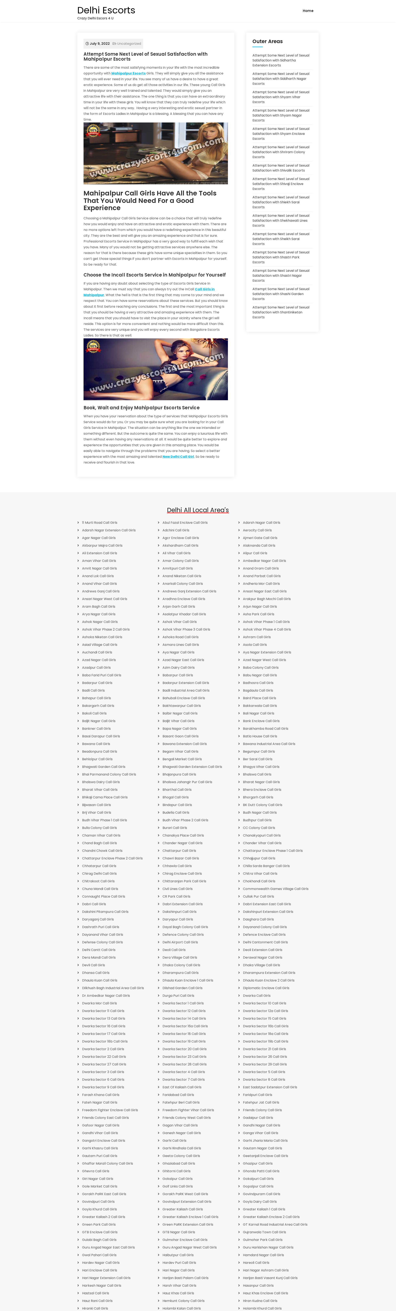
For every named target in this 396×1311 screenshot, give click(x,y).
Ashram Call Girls (257, 637)
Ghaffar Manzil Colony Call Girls (107, 1163)
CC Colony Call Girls (259, 827)
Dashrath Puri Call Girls (100, 927)
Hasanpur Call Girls (258, 1285)
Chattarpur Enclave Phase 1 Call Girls (273, 850)
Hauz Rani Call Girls (97, 1300)
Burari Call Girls (175, 827)
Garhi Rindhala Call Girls (182, 1148)
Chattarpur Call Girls (179, 850)
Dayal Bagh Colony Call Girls (185, 927)
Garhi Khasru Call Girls (100, 1148)
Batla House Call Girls (260, 736)
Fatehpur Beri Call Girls (181, 1102)
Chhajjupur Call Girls (259, 858)
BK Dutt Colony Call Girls (262, 805)
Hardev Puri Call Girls (179, 1262)
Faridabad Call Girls (178, 1094)
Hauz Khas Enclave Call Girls (265, 1293)
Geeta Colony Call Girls (181, 1155)
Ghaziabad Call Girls (179, 1163)
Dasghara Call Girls (258, 919)
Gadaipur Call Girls (258, 1117)
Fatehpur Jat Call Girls (261, 1102)
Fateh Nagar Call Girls (99, 1102)
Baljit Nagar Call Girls (99, 721)
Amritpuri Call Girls (178, 568)
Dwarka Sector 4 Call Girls (184, 1072)
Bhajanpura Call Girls (179, 774)
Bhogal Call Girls (176, 797)
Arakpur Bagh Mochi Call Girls (267, 599)
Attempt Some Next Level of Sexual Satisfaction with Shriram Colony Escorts (280, 152)
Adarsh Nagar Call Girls (261, 522)
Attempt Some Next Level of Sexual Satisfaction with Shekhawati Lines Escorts (280, 220)
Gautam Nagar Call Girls (262, 1148)
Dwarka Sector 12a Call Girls (265, 1011)
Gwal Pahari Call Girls (99, 1255)
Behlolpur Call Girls (97, 759)
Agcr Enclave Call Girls (181, 537)
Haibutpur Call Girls (178, 1255)
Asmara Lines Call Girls (181, 644)
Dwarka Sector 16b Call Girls (266, 1026)
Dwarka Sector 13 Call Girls (103, 1018)
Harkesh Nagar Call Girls (101, 1285)
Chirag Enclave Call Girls (182, 873)
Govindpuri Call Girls (98, 1201)
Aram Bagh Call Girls (98, 606)
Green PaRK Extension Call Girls (188, 1224)
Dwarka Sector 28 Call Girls (185, 1064)
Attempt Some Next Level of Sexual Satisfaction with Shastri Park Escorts (280, 257)
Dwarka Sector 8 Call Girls (264, 1079)
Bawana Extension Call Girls (185, 743)
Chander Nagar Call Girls (183, 843)
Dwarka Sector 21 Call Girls (264, 1049)
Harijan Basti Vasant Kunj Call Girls (270, 1278)
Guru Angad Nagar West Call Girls (190, 1247)
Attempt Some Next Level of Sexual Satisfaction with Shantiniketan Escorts (280, 312)
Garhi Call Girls (174, 1140)
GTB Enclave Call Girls (100, 1232)
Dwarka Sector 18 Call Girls (184, 1033)
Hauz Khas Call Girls (178, 1293)
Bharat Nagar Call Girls (261, 782)
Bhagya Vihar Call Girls (261, 766)
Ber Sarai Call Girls (257, 759)
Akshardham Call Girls (180, 545)
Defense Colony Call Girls (102, 942)
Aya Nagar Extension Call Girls (267, 652)
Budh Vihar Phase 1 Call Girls (104, 820)
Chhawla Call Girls (177, 866)
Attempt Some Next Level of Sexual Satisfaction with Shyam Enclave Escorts (280, 133)
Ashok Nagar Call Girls (100, 621)
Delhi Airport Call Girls (180, 942)
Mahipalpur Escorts (128, 73)
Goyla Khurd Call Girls (99, 1209)
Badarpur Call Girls (97, 682)
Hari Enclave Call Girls (99, 1270)
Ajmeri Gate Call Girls (260, 537)
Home (308, 10)
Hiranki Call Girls (95, 1308)
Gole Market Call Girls (99, 1186)
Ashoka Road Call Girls (181, 637)
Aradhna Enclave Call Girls (184, 599)
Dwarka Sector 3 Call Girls (103, 1072)
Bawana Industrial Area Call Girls (269, 743)
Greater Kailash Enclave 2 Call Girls (271, 1216)
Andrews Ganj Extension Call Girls (189, 591)
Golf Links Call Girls (178, 1186)
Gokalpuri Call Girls (258, 1178)
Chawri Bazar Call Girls (181, 858)
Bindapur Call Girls (177, 805)
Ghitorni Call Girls (177, 1171)
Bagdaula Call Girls (258, 690)
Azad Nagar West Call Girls (264, 660)
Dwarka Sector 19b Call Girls (265, 1041)
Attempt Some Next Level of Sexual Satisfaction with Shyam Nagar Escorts (280, 115)
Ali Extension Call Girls (99, 553)
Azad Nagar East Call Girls (183, 660)
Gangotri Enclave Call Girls (103, 1140)
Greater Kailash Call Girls (183, 1209)
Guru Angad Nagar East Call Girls (108, 1247)
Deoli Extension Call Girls (262, 949)
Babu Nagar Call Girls (260, 675)
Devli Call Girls (93, 965)
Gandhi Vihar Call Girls (100, 1133)
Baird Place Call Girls (259, 698)
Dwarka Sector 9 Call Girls (103, 1087)
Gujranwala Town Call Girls (264, 1232)
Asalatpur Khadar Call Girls (184, 614)
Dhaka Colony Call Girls (181, 965)
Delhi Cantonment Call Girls (265, 942)
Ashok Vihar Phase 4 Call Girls (267, 629)
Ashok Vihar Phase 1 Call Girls (266, 621)
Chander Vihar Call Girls (262, 843)
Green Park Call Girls (99, 1224)
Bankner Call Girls (96, 728)
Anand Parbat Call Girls (262, 576)
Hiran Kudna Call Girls (260, 1300)
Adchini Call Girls (176, 530)
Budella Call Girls (176, 812)
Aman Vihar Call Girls (99, 560)
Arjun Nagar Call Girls (260, 606)
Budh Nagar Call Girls (260, 812)
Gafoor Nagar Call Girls (100, 1125)
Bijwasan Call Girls (96, 805)
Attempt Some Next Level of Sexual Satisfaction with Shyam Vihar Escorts (280, 97)
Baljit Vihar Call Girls (178, 721)
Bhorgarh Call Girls (258, 797)
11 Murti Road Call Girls (99, 522)
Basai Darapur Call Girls (101, 736)
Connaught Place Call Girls (103, 896)
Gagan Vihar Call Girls (180, 1125)
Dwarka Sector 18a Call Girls (265, 1033)
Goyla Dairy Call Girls (260, 1201)
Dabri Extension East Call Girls (267, 904)
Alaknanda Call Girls (259, 545)
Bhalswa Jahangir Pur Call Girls (187, 782)
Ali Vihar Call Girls (177, 553)
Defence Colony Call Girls (183, 934)
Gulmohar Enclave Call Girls (185, 1239)
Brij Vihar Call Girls (96, 812)
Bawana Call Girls (96, 743)
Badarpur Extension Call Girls (186, 682)
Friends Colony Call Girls (262, 1110)
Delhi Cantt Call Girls (99, 949)
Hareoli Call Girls (256, 1262)
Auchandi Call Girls (97, 652)
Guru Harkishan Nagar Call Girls (268, 1247)
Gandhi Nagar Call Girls (261, 1125)
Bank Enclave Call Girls (261, 721)
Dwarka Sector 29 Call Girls (265, 1064)
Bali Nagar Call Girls (258, 713)
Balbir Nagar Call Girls (180, 713)
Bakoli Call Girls (94, 713)
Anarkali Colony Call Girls (183, 583)
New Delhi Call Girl (178, 456)
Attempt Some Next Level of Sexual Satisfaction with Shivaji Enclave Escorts (280, 184)
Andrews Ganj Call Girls (101, 591)
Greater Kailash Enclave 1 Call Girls (190, 1216)
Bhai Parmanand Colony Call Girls (109, 774)
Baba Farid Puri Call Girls (101, 675)
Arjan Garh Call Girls (179, 606)
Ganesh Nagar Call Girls (182, 1133)
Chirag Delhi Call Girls (99, 873)
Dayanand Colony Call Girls (265, 927)
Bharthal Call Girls (177, 789)
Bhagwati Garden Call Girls (103, 766)
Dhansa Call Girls (96, 972)
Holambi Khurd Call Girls (262, 1308)
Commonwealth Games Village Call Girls (276, 888)
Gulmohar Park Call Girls (263, 1239)
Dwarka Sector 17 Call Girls (103, 1033)
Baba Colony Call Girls (261, 667)
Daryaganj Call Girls (98, 919)
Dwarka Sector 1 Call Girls (183, 1003)
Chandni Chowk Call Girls (102, 850)
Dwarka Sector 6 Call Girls (103, 1079)
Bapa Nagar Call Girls (180, 728)
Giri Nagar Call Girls (97, 1178)
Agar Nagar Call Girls (99, 537)
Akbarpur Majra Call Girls (102, 545)
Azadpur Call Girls (96, 667)
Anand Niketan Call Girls (182, 576)
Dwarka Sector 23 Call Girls (184, 1056)
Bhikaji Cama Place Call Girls (105, 797)
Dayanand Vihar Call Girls (102, 934)
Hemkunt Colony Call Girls (184, 1300)
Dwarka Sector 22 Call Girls (104, 1056)
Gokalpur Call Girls (178, 1178)
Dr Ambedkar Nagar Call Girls (106, 995)
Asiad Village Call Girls (99, 644)
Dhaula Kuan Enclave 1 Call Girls (188, 980)
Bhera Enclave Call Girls (262, 789)
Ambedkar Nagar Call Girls (264, 560)
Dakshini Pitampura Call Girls (105, 911)
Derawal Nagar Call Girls (262, 957)
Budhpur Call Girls (257, 820)
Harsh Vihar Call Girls (179, 1285)
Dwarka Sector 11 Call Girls (103, 1011)
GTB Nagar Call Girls (179, 1232)
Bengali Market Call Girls (182, 759)
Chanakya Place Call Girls (183, 835)
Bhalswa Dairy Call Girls (101, 782)
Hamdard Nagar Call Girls (263, 1255)
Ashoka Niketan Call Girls (102, 637)
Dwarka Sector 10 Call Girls (264, 1003)
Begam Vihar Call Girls (180, 751)
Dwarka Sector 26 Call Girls (265, 1056)
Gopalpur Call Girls (258, 1186)
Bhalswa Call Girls (257, 774)
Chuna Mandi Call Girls (100, 888)
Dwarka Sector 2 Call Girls (103, 1049)
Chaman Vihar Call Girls (101, 835)
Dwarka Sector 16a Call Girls (185, 1026)
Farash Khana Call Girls (100, 1094)
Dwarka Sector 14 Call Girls (184, 1018)
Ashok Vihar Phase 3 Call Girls (186, 629)
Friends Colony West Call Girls (187, 1117)
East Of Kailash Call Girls (182, 1087)
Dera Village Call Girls (180, 957)
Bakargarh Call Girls (98, 705)
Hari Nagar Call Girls (179, 1270)
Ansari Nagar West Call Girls (104, 599)
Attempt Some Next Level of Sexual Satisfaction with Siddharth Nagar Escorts (280, 78)
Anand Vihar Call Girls (99, 583)
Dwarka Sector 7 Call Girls (184, 1079)
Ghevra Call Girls (95, 1171)
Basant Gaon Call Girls (181, 736)
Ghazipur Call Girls (258, 1163)
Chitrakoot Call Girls (98, 881)
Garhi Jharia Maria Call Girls (265, 1140)
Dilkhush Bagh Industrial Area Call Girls (113, 988)
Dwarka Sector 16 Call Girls (103, 1026)
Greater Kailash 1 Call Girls (264, 1209)
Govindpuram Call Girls (261, 1194)
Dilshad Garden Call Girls (183, 988)
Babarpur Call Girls (178, 675)
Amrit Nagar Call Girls (99, 568)
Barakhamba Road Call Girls (265, 728)
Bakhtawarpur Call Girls (182, 705)
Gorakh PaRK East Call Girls (104, 1194)
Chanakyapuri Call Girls (262, 835)
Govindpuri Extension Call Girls (187, 1201)
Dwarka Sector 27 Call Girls (104, 1064)
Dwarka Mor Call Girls (99, 1003)
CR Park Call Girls (176, 896)
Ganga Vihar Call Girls (260, 1133)
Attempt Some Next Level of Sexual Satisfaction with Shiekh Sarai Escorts (280, 202)
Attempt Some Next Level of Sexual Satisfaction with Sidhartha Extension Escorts (280, 60)
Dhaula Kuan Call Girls (99, 980)
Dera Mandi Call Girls (99, 957)
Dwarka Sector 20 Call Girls (185, 1049)
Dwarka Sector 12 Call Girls (184, 1011)
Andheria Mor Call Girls (261, 583)
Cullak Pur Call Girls (258, 896)
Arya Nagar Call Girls (99, 614)
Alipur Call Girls (255, 553)
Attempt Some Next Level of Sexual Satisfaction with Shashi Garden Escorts (280, 294)
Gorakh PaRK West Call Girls (185, 1194)
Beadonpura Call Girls (99, 751)
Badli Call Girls (93, 690)
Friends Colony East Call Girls (105, 1117)
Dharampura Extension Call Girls (269, 972)
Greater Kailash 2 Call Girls (103, 1216)
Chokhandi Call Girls (259, 881)
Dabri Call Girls (94, 904)
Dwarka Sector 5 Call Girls (264, 1072)
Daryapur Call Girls (178, 919)
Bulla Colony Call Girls (99, 827)
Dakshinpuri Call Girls (180, 911)
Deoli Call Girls (174, 949)
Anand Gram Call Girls (261, 568)
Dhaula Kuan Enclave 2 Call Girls (269, 980)
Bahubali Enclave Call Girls (184, 698)
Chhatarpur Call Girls (99, 866)
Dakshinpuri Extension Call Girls (268, 911)
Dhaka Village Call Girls (261, 965)
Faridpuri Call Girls (257, 1094)
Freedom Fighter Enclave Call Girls (110, 1110)
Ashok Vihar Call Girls (180, 621)
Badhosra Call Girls (258, 682)
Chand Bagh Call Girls (99, 843)
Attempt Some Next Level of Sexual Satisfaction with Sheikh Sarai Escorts (280, 239)
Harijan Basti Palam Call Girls (186, 1278)
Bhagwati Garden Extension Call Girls (192, 766)
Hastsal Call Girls (95, 1293)
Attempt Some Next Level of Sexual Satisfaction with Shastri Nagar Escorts (280, 275)
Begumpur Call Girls (259, 751)
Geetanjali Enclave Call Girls (265, 1155)
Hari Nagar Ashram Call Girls (266, 1270)
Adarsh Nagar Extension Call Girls (109, 530)
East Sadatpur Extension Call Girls (270, 1087)
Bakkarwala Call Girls (260, 705)
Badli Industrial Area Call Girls (186, 690)
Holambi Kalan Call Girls (182, 1308)
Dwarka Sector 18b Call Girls (105, 1041)
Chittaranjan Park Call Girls (184, 881)
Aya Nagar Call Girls (178, 652)
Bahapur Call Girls (96, 698)
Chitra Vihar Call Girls (260, 873)
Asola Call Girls (255, 644)
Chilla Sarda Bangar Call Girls (266, 866)
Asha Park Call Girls (258, 614)
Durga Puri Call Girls (178, 995)
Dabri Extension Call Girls (183, 904)
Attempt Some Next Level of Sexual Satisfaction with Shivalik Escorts (280, 168)
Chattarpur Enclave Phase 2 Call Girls (112, 858)
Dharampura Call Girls (181, 972)
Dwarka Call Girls (257, 995)
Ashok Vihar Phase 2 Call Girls (106, 629)
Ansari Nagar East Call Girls (265, 591)
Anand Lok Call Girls (98, 576)
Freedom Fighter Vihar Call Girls (188, 1110)
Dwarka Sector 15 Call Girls (264, 1018)
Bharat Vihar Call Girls (100, 789)
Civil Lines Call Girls (178, 888)
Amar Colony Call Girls (181, 560)
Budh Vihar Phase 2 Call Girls (185, 820)
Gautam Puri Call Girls (99, 1155)
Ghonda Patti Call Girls (261, 1171)
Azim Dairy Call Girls (179, 667)
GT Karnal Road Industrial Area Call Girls (275, 1224)
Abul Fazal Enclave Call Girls (185, 522)
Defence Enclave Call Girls (264, 934)
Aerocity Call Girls (257, 530)
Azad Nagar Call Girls (99, 660)
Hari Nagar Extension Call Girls (106, 1278)
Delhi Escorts (106, 10)
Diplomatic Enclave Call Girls (266, 988)
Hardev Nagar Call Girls (101, 1262)
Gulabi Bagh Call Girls (99, 1239)
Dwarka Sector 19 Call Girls (184, 1041)
